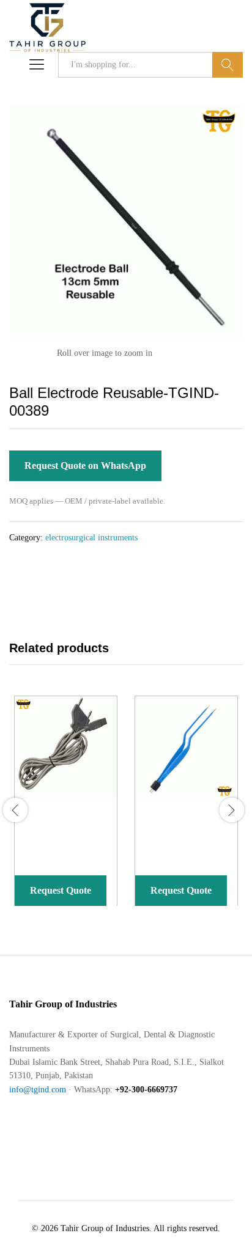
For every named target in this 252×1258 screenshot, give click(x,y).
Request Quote (60, 890)
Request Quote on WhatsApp (85, 465)
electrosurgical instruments (91, 537)
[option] (63, 810)
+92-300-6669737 (146, 1089)
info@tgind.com (37, 1089)
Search (227, 65)
